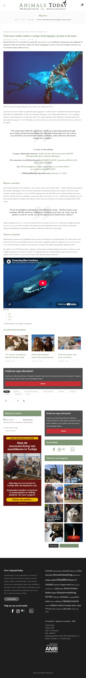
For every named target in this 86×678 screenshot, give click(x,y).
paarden (76, 597)
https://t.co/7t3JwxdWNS (59, 167)
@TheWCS (45, 160)
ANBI (73, 621)
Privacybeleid (49, 621)
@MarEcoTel (71, 160)
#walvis (7, 394)
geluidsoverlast (54, 223)
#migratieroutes (48, 391)
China (79, 571)
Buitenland (19, 32)
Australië (65, 571)
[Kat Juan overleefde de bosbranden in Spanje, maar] (54, 532)
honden (63, 579)
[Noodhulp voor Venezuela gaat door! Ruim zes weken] (73, 513)
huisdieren (57, 585)
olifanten (64, 597)
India (72, 585)
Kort (27, 32)
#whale (41, 153)
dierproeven (76, 575)
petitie (47, 601)
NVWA (49, 596)
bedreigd (26, 47)
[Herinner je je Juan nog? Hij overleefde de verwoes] (54, 493)
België (71, 571)
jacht (57, 588)
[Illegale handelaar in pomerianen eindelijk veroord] (54, 513)
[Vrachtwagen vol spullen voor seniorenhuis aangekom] (73, 493)
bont (75, 571)
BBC (9, 314)
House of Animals (15, 422)
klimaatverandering (9, 225)
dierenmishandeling (62, 574)
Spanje (66, 601)
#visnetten (72, 391)
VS (46, 609)
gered (54, 579)
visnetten (25, 193)
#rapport (61, 391)
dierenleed (49, 575)
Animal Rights (57, 571)
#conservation (60, 153)
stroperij (75, 601)
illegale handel (66, 585)
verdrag (21, 254)
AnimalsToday (7, 39)
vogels (78, 605)
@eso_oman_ (39, 162)
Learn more (11, 599)
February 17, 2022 (59, 173)
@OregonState (32, 156)
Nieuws (23, 19)
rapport (70, 114)
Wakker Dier (52, 609)
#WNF (28, 394)
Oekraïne (56, 597)
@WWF (70, 153)
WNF (17, 42)
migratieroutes (42, 42)
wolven (73, 609)
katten (48, 592)
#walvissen (18, 394)
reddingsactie (58, 601)
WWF (10, 317)
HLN (9, 320)
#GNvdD (48, 571)
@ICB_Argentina (58, 160)
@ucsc (41, 156)
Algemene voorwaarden (62, 621)
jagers (62, 589)
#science (48, 153)
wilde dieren (66, 609)
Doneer (43, 384)
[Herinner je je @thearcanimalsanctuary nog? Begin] (54, 474)
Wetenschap (31, 19)
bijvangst (55, 196)
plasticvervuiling (22, 223)
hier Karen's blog (12, 428)
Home (16, 19)
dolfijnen (48, 580)
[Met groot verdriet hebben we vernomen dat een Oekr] (73, 532)
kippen (54, 593)
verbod (61, 605)
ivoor (53, 588)
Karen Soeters (28, 420)
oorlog (70, 597)
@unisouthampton (52, 156)
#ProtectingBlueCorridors (32, 167)
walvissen (59, 609)
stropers (47, 605)
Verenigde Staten (70, 605)
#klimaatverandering (31, 391)
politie (52, 601)
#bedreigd (16, 391)
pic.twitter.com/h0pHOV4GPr (43, 169)
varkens (53, 605)
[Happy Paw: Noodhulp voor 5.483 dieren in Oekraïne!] (73, 474)
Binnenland (8, 32)
